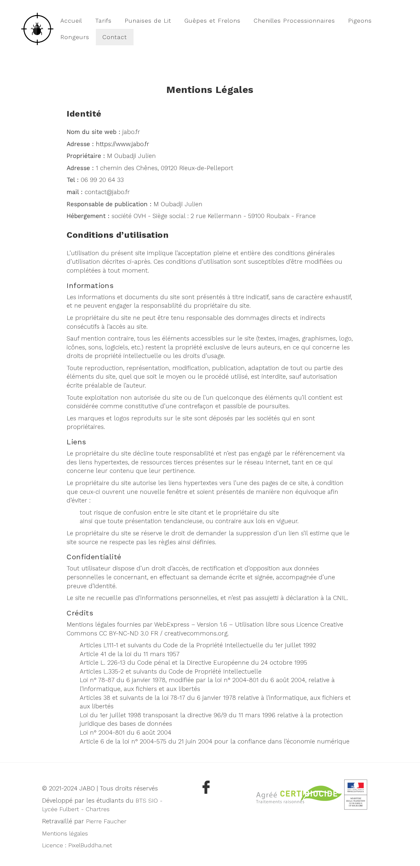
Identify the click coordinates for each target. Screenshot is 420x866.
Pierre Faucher (106, 821)
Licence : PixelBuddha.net (77, 845)
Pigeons (360, 20)
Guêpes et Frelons (212, 20)
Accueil (71, 20)
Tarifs (103, 20)
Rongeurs (74, 36)
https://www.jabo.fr (122, 144)
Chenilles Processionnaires (294, 20)
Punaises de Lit (148, 20)
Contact (114, 36)
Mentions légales (65, 833)
